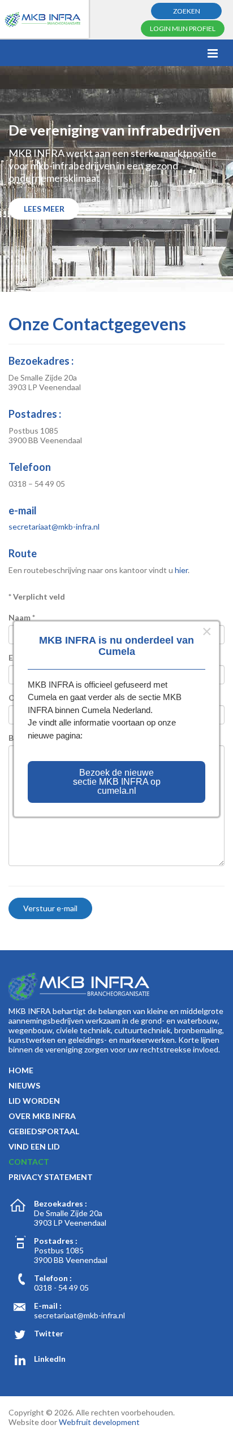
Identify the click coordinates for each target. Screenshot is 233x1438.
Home (20, 1070)
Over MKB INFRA (42, 1116)
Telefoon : (53, 1278)
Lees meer (44, 208)
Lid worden (34, 1100)
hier (181, 570)
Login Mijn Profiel (182, 28)
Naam (21, 617)
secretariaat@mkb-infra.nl (54, 526)
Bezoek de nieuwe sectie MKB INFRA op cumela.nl (117, 782)
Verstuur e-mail (50, 908)
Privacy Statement (50, 1177)
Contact (28, 1161)
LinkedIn (50, 1358)
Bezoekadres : (60, 1203)
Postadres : (55, 1240)
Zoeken (186, 11)
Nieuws (24, 1085)
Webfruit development (99, 1422)
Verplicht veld (36, 596)
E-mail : (48, 1305)
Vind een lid (34, 1146)
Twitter (48, 1333)
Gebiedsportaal (43, 1131)
